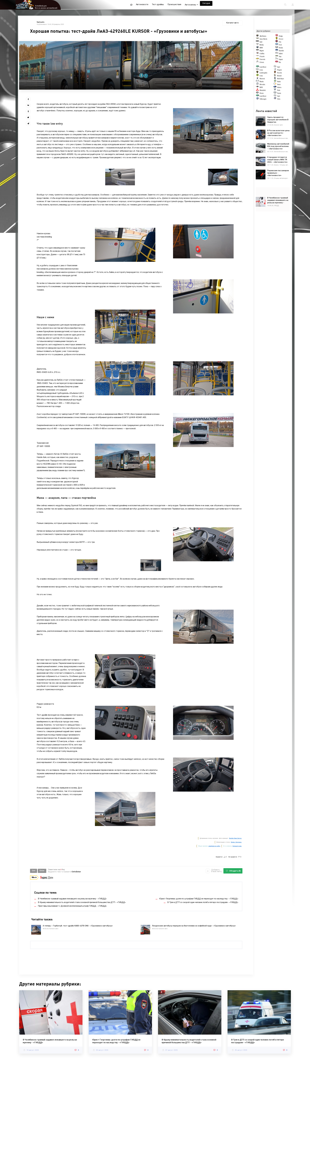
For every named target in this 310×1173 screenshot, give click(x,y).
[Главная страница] (131, 4)
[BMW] (257, 47)
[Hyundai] (276, 50)
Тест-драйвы (158, 4)
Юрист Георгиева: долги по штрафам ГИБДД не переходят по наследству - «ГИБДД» (116, 1041)
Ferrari (281, 39)
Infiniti (281, 53)
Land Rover (263, 67)
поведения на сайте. (214, 846)
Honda (281, 47)
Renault (279, 75)
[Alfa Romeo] (257, 36)
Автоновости (142, 4)
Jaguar (281, 59)
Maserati (262, 78)
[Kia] (276, 62)
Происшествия (174, 4)
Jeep (280, 56)
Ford (280, 45)
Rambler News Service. (235, 838)
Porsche (279, 73)
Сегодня (206, 3)
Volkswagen (263, 99)
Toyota (279, 93)
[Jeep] (276, 56)
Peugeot (279, 70)
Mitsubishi (263, 90)
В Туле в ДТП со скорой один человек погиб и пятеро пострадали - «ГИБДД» (257, 1041)
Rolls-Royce (280, 78)
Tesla (278, 90)
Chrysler (262, 56)
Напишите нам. (237, 846)
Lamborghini (263, 73)
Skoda (279, 81)
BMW (261, 47)
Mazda (262, 81)
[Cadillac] (257, 53)
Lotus (261, 75)
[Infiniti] (276, 53)
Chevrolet (262, 59)
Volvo (278, 99)
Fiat (280, 42)
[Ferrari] (276, 39)
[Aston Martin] (257, 39)
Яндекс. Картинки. (236, 842)
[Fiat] (276, 42)
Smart (279, 84)
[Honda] (276, 47)
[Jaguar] (276, 59)
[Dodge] (276, 36)
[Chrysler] (257, 56)
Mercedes (262, 84)
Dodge (281, 36)
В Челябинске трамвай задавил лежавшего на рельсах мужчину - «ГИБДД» (50, 1041)
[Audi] (257, 42)
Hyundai (281, 50)
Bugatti (262, 50)
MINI (261, 87)
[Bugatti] (257, 50)
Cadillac (262, 53)
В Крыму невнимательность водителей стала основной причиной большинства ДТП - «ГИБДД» (189, 1041)
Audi (261, 42)
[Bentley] (257, 45)
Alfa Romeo (263, 36)
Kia (280, 62)
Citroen (262, 62)
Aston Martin (263, 39)
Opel (278, 67)
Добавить (216, 870)
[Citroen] (257, 62)
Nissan (262, 93)
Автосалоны (190, 5)
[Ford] (276, 45)
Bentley (262, 45)
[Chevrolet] (257, 59)
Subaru (279, 87)
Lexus (261, 70)
